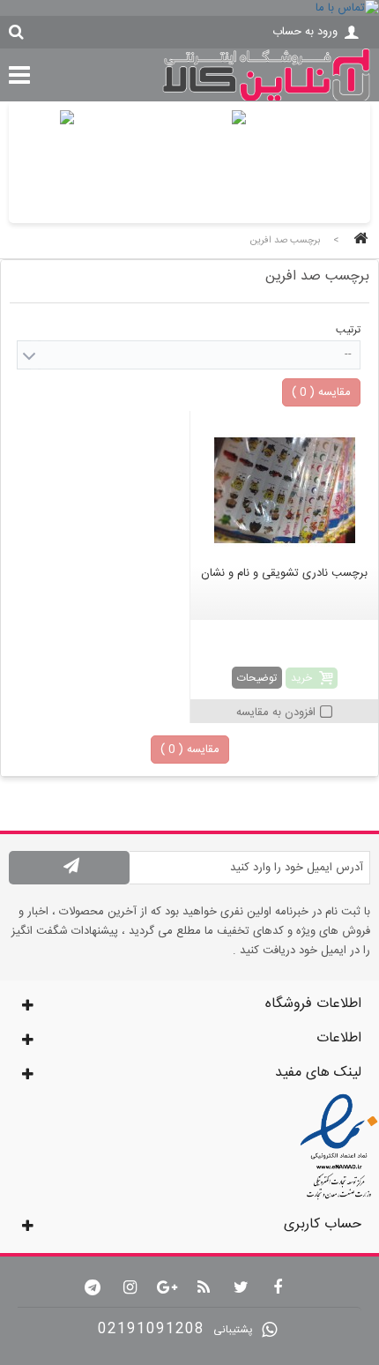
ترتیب (348, 330)
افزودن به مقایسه (276, 712)
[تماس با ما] (189, 8)
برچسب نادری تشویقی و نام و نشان (284, 573)
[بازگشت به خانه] (358, 240)
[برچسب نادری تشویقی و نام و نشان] (284, 490)
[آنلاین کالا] (266, 98)
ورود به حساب (305, 31)
